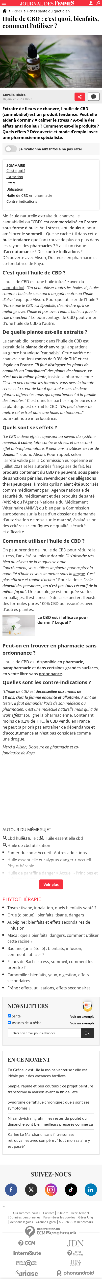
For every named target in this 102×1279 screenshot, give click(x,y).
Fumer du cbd (20, 852)
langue (79, 573)
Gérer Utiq (85, 1217)
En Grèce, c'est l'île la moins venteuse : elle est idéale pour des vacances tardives (47, 1073)
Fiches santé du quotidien (48, 11)
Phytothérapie (21, 899)
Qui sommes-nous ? (26, 1213)
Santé (16, 1016)
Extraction (14, 176)
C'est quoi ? (15, 170)
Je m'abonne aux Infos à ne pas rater (50, 149)
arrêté (10, 460)
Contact (48, 1213)
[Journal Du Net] (75, 1243)
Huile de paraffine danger (31, 873)
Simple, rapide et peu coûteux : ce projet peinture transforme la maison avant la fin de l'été (50, 1089)
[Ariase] (26, 1273)
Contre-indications (21, 201)
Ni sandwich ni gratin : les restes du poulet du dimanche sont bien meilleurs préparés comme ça (50, 1121)
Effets (11, 183)
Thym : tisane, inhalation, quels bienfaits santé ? (51, 907)
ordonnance (50, 673)
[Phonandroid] (75, 1273)
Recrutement (80, 1213)
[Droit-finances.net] (75, 1253)
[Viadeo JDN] (75, 1263)
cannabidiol (13, 287)
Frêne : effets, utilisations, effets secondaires (49, 988)
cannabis (50, 353)
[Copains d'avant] (26, 1263)
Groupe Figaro (46, 1222)
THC (40, 721)
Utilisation (14, 189)
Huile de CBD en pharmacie (29, 195)
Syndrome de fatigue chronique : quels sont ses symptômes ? (48, 1105)
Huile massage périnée (28, 886)
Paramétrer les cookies (59, 1217)
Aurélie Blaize (14, 95)
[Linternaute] (26, 1253)
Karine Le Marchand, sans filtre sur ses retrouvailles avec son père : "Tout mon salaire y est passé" (49, 1140)
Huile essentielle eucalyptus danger (40, 860)
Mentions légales (21, 1222)
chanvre (67, 216)
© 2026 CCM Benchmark (76, 1222)
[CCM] (26, 1243)
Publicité (62, 1213)
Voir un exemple (82, 1016)
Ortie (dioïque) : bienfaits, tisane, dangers (45, 915)
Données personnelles (24, 1217)
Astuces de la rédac (26, 1023)
